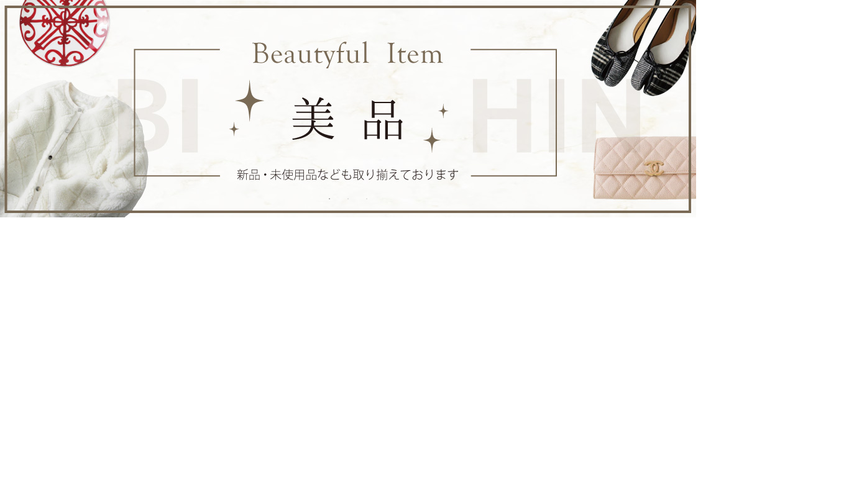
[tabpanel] (348, 108)
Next (677, 108)
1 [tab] (329, 199)
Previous (18, 108)
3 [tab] (366, 199)
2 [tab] (348, 199)
